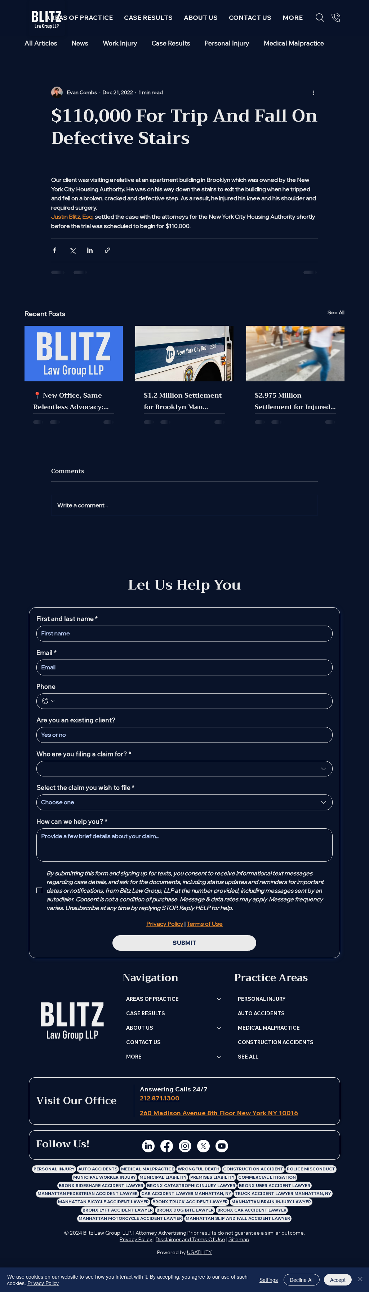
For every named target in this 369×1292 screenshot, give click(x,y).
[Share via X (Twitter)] (72, 250)
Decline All (302, 1279)
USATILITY (199, 1252)
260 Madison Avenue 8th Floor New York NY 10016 (219, 1113)
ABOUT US (139, 1027)
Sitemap (238, 1239)
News (80, 43)
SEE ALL (248, 1056)
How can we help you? (71, 821)
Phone (45, 687)
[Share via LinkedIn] (89, 250)
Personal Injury (227, 43)
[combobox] (184, 769)
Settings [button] (268, 1279)
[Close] (360, 1279)
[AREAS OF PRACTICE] (219, 999)
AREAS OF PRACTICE (152, 998)
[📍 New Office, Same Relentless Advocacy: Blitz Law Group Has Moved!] (74, 353)
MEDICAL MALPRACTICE (269, 1027)
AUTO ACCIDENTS (261, 1013)
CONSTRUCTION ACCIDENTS (276, 1042)
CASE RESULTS (145, 1013)
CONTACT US (143, 1042)
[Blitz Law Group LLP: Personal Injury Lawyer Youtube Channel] (221, 1146)
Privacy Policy (136, 1239)
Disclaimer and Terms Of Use (190, 1239)
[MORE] (219, 1057)
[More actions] (313, 92)
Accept (338, 1279)
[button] (292, 17)
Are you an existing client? (76, 720)
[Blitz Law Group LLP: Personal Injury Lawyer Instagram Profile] (185, 1146)
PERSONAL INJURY (262, 998)
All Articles (41, 43)
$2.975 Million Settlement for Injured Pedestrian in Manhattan (292, 401)
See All (336, 312)
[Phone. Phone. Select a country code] (48, 701)
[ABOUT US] (219, 1028)
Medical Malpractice (294, 43)
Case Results (171, 43)
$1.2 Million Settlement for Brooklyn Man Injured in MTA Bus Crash (183, 401)
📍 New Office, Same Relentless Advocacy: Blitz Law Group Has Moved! (68, 401)
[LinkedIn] (148, 1146)
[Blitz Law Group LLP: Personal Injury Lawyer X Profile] (203, 1146)
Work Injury (120, 43)
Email (46, 653)
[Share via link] (107, 250)
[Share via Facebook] (54, 250)
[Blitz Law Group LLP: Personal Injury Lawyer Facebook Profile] (166, 1146)
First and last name (67, 619)
